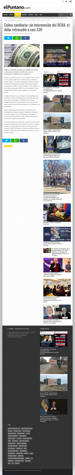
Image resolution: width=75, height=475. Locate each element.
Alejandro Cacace (19, 461)
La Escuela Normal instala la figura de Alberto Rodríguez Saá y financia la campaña (52, 321)
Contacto (15, 473)
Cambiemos (10, 461)
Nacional (24, 15)
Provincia (17, 15)
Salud (31, 453)
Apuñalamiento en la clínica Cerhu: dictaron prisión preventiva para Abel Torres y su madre (52, 299)
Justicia (26, 453)
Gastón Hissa (11, 448)
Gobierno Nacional (12, 446)
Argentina (20, 456)
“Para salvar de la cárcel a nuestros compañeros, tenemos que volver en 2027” (52, 274)
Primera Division (12, 456)
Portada (5, 15)
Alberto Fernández (21, 443)
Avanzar (28, 458)
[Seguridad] (57, 66)
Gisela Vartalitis (27, 438)
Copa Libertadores (24, 441)
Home (5, 20)
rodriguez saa (11, 443)
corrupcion (19, 453)
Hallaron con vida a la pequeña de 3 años (52, 223)
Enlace (10, 473)
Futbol (28, 433)
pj (31, 458)
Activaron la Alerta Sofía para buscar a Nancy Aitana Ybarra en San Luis (52, 244)
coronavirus (22, 436)
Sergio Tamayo (11, 438)
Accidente (28, 461)
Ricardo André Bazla (13, 451)
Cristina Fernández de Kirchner (16, 458)
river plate (19, 448)
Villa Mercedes (26, 431)
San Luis (11, 15)
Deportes (31, 15)
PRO (9, 463)
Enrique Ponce (20, 433)
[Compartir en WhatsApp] (17, 39)
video (9, 441)
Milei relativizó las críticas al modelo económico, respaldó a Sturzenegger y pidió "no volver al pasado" (49, 419)
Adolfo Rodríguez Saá (26, 428)
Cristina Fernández (13, 436)
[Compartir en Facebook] (25, 39)
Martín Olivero (23, 446)
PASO (25, 448)
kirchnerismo (23, 451)
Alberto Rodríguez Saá (14, 428)
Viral (41, 15)
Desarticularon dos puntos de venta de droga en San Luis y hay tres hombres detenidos (51, 155)
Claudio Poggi (17, 431)
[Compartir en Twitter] (8, 39)
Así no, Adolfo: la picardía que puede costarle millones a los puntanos (52, 131)
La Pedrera (15, 441)
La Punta (19, 438)
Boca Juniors (11, 453)
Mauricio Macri (12, 433)
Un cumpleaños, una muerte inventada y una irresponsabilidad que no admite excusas (52, 90)
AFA (12, 463)
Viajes (36, 15)
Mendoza (17, 463)
